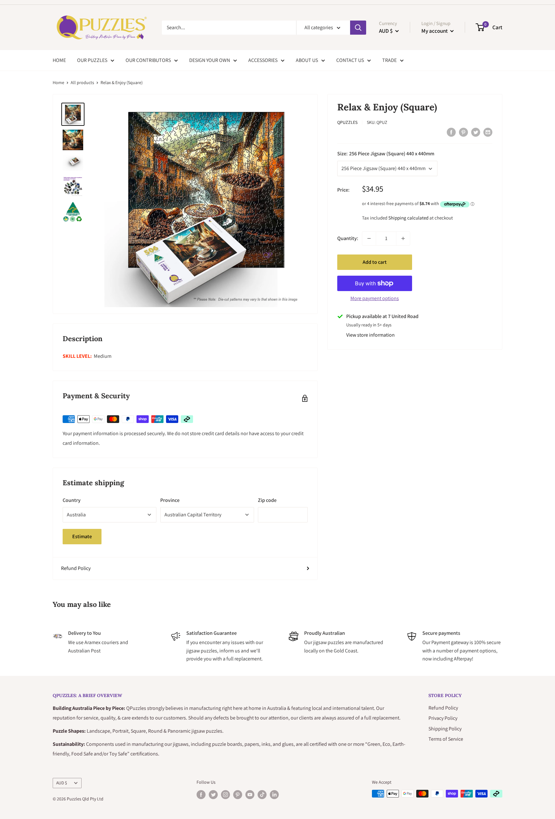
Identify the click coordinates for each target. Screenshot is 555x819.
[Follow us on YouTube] (249, 794)
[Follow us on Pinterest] (237, 794)
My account (435, 30)
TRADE (389, 60)
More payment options (374, 298)
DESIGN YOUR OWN (209, 60)
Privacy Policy (442, 718)
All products (82, 82)
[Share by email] (487, 132)
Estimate (82, 536)
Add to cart (375, 262)
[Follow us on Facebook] (201, 794)
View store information (370, 335)
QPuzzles (347, 122)
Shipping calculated (408, 218)
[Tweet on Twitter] (475, 132)
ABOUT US (307, 60)
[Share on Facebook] (451, 132)
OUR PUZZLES (92, 60)
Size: (385, 154)
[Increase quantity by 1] (403, 238)
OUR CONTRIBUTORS (148, 60)
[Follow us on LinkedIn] (274, 794)
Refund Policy (76, 568)
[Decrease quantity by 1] (369, 238)
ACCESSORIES (263, 60)
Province (170, 500)
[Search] (358, 28)
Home (58, 82)
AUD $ (61, 783)
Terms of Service (445, 739)
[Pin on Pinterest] (463, 132)
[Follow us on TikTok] (262, 794)
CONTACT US (350, 60)
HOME (59, 60)
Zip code (267, 500)
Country (72, 500)
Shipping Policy (445, 728)
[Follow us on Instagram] (225, 794)
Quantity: (347, 238)
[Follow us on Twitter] (213, 794)
